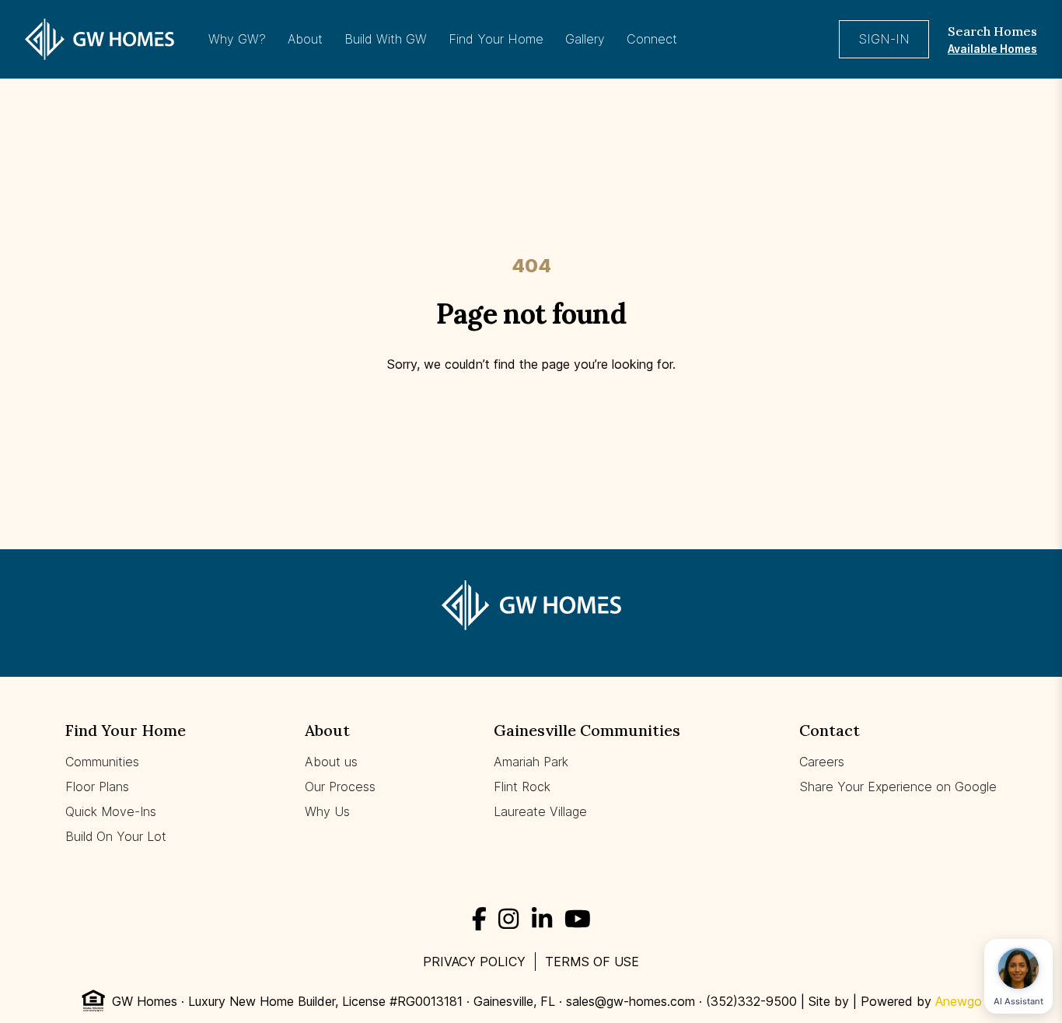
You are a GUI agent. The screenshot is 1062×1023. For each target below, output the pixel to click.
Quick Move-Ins (110, 811)
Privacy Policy (474, 961)
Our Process (340, 786)
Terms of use (592, 961)
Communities (102, 761)
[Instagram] (508, 919)
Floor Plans (97, 786)
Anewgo (958, 1001)
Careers (821, 761)
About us (331, 761)
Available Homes (992, 48)
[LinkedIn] (542, 919)
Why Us (327, 811)
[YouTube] (577, 919)
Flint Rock (522, 786)
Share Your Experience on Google (898, 786)
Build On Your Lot (115, 836)
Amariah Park (531, 761)
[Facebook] (479, 919)
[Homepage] (99, 39)
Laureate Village (540, 811)
